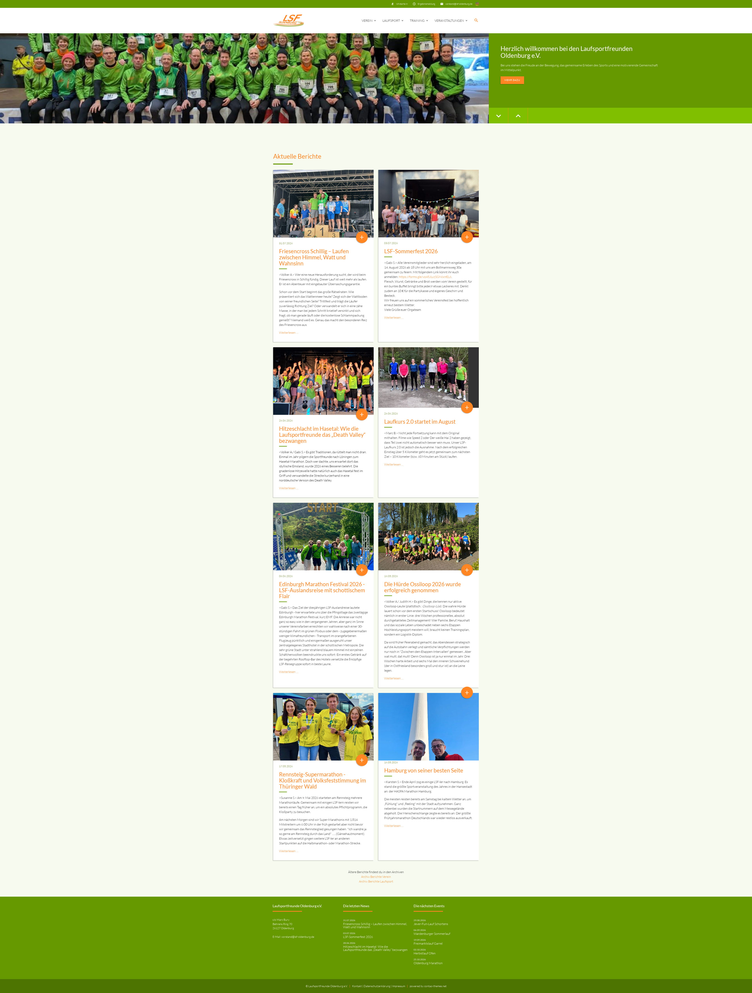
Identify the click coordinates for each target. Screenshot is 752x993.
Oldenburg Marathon (428, 963)
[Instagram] (477, 3)
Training (417, 21)
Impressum (398, 986)
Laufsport (391, 21)
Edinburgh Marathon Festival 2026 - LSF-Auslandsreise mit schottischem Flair (322, 590)
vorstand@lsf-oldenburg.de (458, 3)
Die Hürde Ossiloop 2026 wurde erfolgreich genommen (422, 587)
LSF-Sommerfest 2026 (411, 251)
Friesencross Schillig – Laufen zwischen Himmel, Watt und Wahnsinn (314, 257)
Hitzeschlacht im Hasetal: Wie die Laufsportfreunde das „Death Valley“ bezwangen (322, 434)
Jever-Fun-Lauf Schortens (431, 923)
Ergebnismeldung (426, 3)
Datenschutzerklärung (377, 986)
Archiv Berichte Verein (376, 877)
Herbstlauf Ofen (425, 953)
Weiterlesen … (288, 333)
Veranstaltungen (449, 21)
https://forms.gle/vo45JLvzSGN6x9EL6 (425, 277)
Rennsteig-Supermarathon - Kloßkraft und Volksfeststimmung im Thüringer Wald (322, 780)
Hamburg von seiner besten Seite (423, 770)
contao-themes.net (435, 986)
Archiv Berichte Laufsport (376, 881)
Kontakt (357, 986)
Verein (367, 21)
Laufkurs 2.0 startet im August (420, 421)
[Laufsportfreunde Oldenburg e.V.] (288, 20)
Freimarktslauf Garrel (428, 943)
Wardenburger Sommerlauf (432, 933)
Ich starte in (402, 3)
